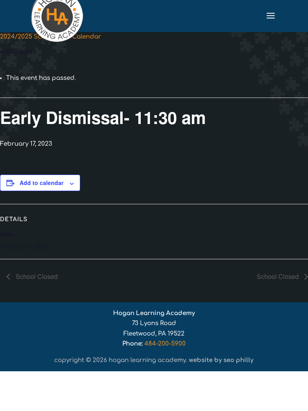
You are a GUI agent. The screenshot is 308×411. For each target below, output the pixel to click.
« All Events (18, 51)
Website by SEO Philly (221, 360)
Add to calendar (41, 183)
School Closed (36, 276)
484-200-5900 (165, 343)
